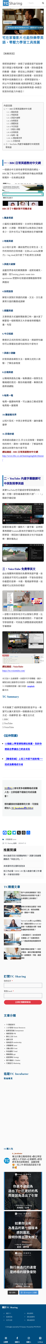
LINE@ (40, 1342)
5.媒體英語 (14, 124)
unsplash (30, 686)
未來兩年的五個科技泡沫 (14, 866)
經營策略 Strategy (12, 1057)
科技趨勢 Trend (11, 1051)
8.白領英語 (14, 132)
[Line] (40, 1338)
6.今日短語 (14, 127)
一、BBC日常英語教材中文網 (18, 109)
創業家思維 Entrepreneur (15, 1031)
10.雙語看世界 (16, 138)
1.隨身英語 (14, 112)
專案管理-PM (11, 1033)
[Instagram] (28, 1338)
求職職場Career (10, 839)
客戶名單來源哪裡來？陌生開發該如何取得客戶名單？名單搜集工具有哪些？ (31, 895)
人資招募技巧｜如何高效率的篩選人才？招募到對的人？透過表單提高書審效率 (31, 938)
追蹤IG (28, 1342)
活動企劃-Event (11, 1048)
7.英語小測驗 (15, 129)
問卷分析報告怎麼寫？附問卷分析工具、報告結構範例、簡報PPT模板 (31, 909)
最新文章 (9, 1039)
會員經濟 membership (13, 1042)
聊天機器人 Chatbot (13, 1060)
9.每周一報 (14, 135)
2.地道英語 (14, 115)
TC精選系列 (10, 1025)
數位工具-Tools (11, 1036)
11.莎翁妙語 (15, 141)
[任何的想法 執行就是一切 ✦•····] (23, 1269)
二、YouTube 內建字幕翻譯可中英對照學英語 (23, 146)
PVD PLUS (37, 1327)
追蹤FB (17, 1342)
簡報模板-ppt (11, 1054)
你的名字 (7, 981)
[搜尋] (43, 3)
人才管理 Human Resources (15, 1028)
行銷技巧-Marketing (13, 1063)
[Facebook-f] (17, 1338)
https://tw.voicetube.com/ (13, 670)
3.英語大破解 (15, 118)
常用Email (8, 991)
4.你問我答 (14, 121)
